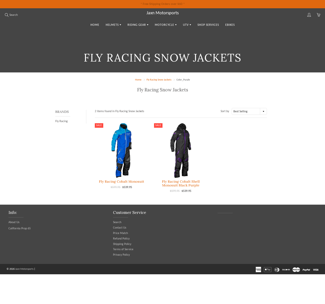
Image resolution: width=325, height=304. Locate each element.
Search (117, 222)
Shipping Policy (122, 244)
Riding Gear (137, 25)
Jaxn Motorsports (163, 13)
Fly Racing (61, 121)
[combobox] (249, 111)
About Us (13, 222)
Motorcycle (165, 25)
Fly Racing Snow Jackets (159, 79)
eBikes (230, 25)
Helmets (113, 25)
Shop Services (208, 25)
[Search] (6, 15)
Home (94, 25)
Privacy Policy (121, 254)
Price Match (120, 233)
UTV (186, 25)
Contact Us (119, 227)
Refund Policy (121, 238)
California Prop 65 (19, 228)
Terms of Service (123, 249)
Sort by (225, 111)
